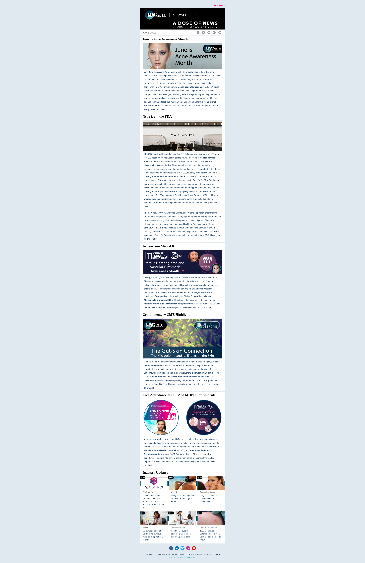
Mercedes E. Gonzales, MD (157, 300)
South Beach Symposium (190, 87)
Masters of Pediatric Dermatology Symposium (167, 303)
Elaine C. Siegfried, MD (195, 296)
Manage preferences (188, 557)
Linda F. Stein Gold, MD (155, 227)
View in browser (218, 5)
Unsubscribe (174, 557)
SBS (184, 94)
